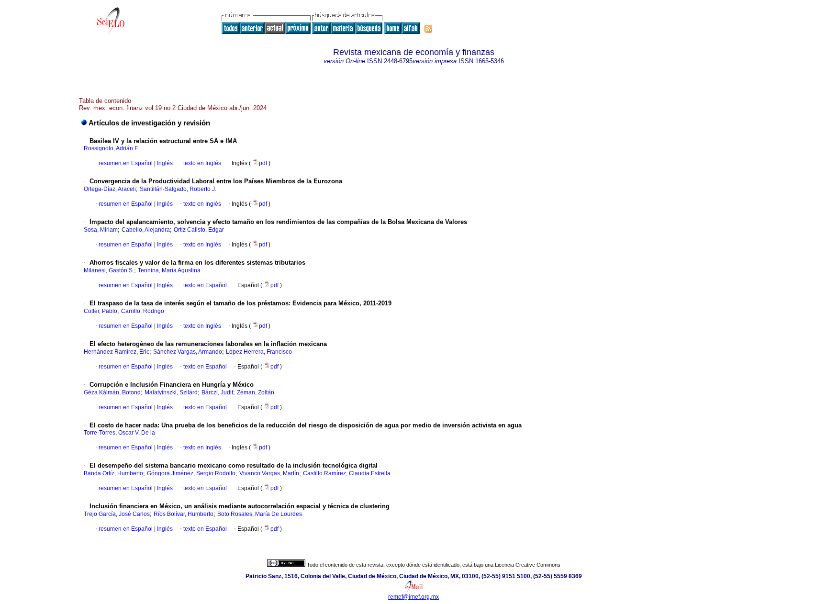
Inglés (164, 163)
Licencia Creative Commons (527, 565)
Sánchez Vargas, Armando (187, 351)
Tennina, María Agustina (169, 270)
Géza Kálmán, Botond (112, 392)
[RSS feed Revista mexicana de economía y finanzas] (428, 29)
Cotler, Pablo (100, 311)
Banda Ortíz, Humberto (113, 473)
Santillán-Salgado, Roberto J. (178, 189)
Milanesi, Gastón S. (109, 270)
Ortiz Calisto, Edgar (199, 229)
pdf (263, 163)
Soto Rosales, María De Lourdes (259, 514)
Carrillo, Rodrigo (142, 311)
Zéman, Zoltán (255, 392)
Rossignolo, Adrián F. (111, 148)
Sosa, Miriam (101, 229)
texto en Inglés (202, 163)
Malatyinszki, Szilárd (171, 392)
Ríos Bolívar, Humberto (183, 514)
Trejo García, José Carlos (117, 514)
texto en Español (205, 285)
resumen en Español (126, 163)
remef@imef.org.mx (413, 596)
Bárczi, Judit (217, 392)
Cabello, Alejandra (146, 229)
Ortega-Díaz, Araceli (110, 189)
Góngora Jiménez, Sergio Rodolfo (191, 473)
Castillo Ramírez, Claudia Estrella (347, 473)
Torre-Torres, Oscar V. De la (119, 432)
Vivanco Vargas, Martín (269, 473)
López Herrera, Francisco (259, 351)
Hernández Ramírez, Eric (116, 351)
